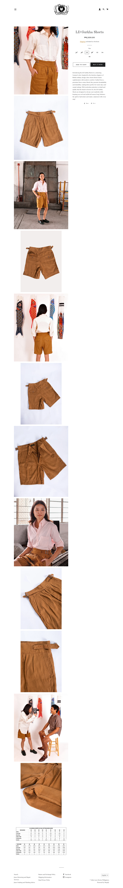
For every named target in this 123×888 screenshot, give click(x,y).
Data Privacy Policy (44, 880)
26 (82, 52)
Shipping (82, 41)
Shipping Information (45, 877)
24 (77, 52)
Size (89, 48)
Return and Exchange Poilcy (46, 874)
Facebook (68, 874)
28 (87, 52)
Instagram (68, 877)
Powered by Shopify (103, 882)
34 (102, 52)
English (104, 875)
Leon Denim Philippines (101, 880)
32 (97, 52)
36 (90, 56)
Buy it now (98, 64)
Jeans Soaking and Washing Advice (24, 882)
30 (92, 52)
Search (16, 874)
